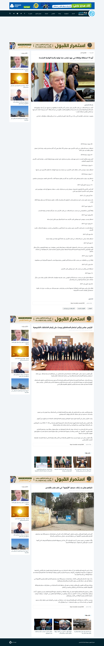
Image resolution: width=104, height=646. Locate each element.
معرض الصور (38, 13)
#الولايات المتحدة (81, 308)
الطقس (53, 13)
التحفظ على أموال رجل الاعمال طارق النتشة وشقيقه (19, 70)
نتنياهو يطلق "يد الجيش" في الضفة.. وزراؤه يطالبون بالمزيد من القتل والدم (63, 632)
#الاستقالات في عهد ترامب (68, 308)
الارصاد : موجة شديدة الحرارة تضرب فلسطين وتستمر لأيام (19, 86)
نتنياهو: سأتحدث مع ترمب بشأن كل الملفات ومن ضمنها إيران (43, 632)
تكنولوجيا (66, 13)
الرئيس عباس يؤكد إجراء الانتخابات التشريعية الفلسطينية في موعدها (63, 470)
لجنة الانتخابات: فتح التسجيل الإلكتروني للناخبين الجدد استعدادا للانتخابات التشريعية (43, 470)
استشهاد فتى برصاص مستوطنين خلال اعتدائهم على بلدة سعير (20, 102)
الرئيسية (91, 52)
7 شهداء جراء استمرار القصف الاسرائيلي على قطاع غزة (19, 119)
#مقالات (90, 308)
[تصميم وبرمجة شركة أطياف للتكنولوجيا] (12, 642)
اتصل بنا (30, 13)
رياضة (59, 13)
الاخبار (73, 13)
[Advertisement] (52, 29)
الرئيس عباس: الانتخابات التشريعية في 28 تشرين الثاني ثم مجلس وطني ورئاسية (83, 470)
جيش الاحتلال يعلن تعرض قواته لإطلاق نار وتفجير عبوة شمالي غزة (82, 632)
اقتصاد (46, 13)
